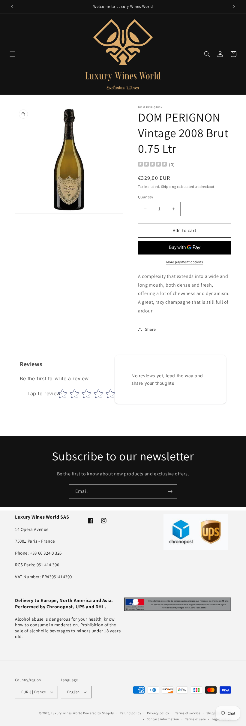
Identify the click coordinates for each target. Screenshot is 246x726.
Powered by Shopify (98, 713)
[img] (152, 165)
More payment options (184, 262)
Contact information (163, 719)
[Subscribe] (170, 491)
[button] (12, 54)
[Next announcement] (234, 6)
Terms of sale (195, 719)
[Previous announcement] (12, 6)
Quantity (145, 197)
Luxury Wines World (66, 713)
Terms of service (187, 713)
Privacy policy (158, 713)
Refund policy (130, 713)
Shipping (168, 186)
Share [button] (150, 329)
